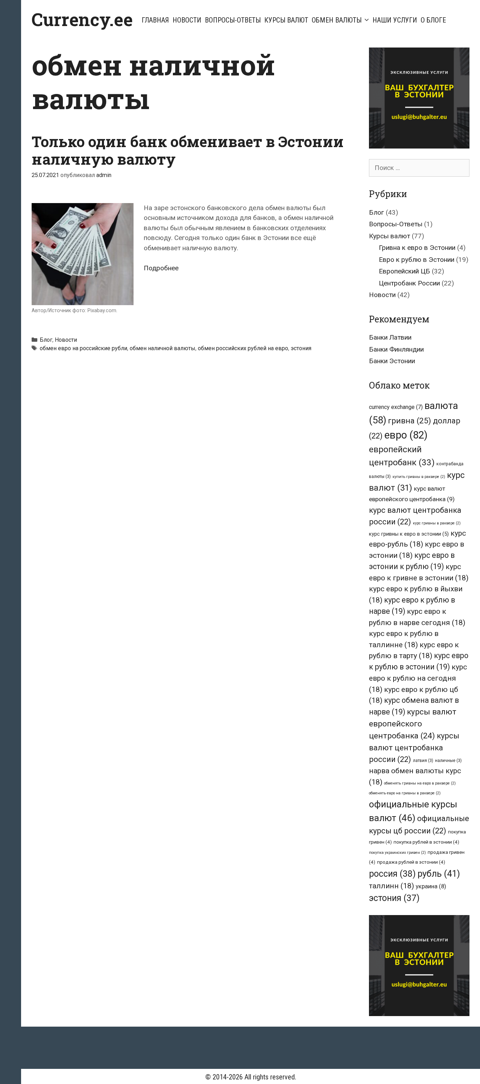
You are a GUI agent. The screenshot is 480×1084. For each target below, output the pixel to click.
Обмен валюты (337, 20)
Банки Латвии (390, 337)
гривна (409, 421)
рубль (438, 873)
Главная (155, 20)
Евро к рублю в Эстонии (416, 260)
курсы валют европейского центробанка (412, 723)
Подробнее (161, 268)
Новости (187, 20)
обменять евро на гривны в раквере (405, 793)
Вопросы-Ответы (233, 20)
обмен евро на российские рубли (83, 348)
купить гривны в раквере (419, 476)
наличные (448, 760)
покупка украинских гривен (397, 852)
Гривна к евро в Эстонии (417, 248)
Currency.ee (82, 19)
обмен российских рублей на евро (243, 348)
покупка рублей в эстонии (426, 842)
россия (392, 874)
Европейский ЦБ (404, 271)
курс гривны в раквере (437, 523)
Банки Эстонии (392, 361)
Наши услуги (394, 20)
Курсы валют (286, 20)
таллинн (391, 885)
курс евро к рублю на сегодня (418, 677)
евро (406, 435)
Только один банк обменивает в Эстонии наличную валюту (188, 150)
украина (431, 886)
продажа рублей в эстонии (411, 862)
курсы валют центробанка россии (414, 747)
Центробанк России (409, 283)
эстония (301, 348)
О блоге (433, 20)
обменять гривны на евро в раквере (420, 783)
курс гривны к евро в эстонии (409, 534)
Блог (46, 339)
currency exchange (396, 407)
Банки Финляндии (396, 349)
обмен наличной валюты (162, 348)
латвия (423, 760)
